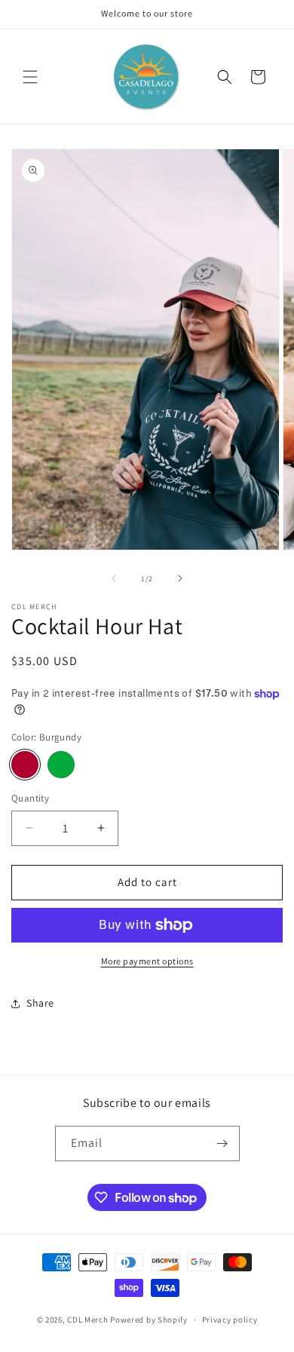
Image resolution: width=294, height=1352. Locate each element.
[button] (30, 77)
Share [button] (40, 1003)
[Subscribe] (222, 1143)
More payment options (147, 961)
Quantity (30, 798)
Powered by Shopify (149, 1319)
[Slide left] (113, 578)
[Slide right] (180, 578)
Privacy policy (230, 1319)
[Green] (61, 764)
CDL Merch (87, 1319)
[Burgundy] (24, 764)
